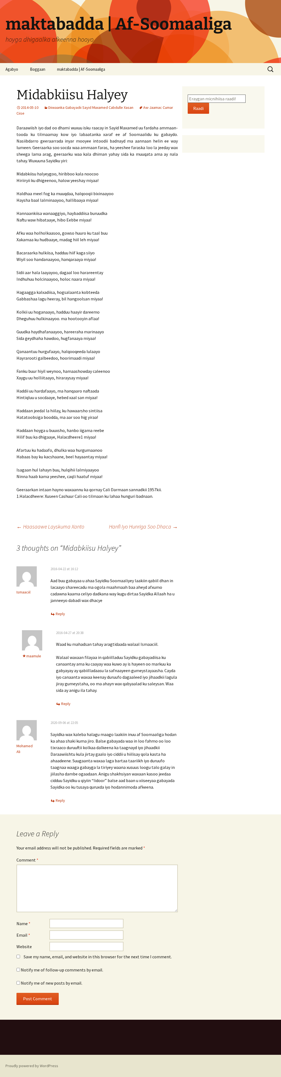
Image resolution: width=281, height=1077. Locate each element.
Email (23, 935)
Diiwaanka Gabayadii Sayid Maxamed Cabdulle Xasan (90, 107)
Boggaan (37, 69)
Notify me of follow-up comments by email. (62, 970)
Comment (27, 860)
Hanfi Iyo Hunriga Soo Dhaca (143, 526)
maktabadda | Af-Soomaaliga (81, 69)
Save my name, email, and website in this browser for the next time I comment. (98, 956)
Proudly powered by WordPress (31, 1065)
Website (24, 946)
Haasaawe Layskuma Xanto (50, 526)
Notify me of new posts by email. (51, 983)
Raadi (198, 108)
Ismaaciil (23, 592)
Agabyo (11, 69)
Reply (60, 613)
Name (23, 923)
